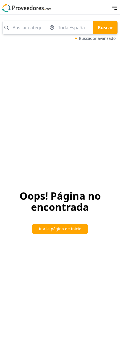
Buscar (105, 28)
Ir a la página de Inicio (60, 228)
